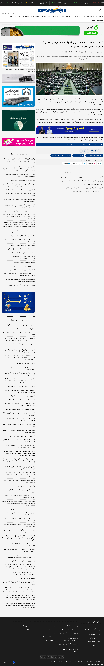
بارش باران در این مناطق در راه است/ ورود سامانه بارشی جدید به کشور (19, 368)
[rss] (52, 657)
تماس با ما (50, 626)
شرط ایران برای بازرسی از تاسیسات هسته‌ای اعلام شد (20, 190)
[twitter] (92, 151)
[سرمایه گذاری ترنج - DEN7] (52, 30)
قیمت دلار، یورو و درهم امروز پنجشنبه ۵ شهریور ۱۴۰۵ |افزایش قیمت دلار (19, 414)
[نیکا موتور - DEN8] (18, 78)
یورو (98, 3)
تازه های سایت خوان (18, 320)
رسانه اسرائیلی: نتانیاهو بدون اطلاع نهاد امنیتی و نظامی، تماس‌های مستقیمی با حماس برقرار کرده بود (18, 241)
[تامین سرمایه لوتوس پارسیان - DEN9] (18, 120)
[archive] (41, 657)
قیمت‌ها (26, 17)
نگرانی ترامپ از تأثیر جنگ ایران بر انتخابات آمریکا (21, 325)
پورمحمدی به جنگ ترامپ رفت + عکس (92, 184)
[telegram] (84, 151)
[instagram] (62, 657)
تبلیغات (51, 630)
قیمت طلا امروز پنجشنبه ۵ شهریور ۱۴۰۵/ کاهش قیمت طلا (19, 425)
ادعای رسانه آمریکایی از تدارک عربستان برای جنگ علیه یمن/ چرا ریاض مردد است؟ (20, 351)
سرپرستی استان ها (48, 637)
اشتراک (51, 633)
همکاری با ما (49, 640)
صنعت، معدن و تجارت (63, 17)
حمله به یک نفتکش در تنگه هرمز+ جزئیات (22, 253)
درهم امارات (77, 3)
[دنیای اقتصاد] (52, 10)
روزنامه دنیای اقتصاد (94, 635)
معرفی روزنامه (26, 626)
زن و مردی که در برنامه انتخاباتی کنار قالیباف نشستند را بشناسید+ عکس (82, 181)
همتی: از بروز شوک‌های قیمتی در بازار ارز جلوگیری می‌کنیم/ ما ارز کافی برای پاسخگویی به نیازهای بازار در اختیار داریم (19, 475)
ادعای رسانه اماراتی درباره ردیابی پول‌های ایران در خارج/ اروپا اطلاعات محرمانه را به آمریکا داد (19, 573)
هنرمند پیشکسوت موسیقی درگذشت (24, 262)
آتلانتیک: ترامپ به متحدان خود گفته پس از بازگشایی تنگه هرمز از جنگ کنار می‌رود (19, 391)
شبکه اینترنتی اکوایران (93, 638)
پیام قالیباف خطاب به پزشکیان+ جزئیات (23, 486)
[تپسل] (37, 127)
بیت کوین (57, 3)
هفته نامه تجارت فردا (94, 642)
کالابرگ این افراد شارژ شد (28, 578)
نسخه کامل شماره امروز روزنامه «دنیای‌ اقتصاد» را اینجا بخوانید (19, 70)
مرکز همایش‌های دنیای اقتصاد (67, 630)
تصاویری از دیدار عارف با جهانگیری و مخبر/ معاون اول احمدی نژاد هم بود (19, 550)
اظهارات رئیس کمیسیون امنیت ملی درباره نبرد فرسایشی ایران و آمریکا (19, 491)
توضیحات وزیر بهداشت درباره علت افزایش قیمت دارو (19, 509)
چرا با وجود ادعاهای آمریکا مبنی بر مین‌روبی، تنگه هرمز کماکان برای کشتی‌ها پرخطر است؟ (19, 531)
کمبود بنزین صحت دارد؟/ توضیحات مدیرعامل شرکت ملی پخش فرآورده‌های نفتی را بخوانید (20, 258)
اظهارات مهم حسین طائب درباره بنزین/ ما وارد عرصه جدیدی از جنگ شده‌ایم (20, 497)
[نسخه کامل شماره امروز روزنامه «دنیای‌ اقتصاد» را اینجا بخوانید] (18, 55)
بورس (74, 17)
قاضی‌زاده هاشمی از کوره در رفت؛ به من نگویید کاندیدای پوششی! (84, 188)
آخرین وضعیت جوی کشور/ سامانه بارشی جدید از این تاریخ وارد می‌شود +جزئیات (19, 275)
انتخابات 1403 (78, 155)
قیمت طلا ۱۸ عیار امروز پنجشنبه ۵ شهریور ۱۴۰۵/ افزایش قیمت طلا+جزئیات (19, 431)
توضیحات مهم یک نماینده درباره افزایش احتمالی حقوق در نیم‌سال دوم (19, 481)
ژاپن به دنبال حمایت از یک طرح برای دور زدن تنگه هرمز (19, 285)
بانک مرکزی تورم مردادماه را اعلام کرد (24, 266)
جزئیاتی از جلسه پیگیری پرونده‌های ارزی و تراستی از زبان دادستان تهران (18, 545)
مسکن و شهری (81, 17)
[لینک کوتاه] (99, 151)
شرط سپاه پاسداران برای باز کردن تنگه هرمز (22, 270)
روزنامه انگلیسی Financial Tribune (69, 650)
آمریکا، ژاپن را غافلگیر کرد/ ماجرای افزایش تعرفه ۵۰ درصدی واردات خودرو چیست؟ (20, 446)
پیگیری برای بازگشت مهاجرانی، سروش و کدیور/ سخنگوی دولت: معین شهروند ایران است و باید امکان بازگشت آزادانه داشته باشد (18, 161)
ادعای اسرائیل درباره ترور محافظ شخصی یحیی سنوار (20, 409)
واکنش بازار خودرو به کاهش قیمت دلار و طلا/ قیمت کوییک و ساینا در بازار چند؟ (20, 468)
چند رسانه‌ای (13, 17)
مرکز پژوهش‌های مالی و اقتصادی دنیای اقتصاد (69, 640)
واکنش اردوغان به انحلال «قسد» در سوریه (23, 245)
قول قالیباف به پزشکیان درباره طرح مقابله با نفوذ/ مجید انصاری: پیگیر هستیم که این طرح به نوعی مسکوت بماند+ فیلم (18, 538)
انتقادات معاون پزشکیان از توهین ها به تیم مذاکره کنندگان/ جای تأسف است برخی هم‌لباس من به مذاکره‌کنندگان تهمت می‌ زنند (20, 358)
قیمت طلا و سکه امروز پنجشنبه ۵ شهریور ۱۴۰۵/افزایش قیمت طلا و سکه (19, 441)
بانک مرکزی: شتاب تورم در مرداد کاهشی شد (22, 561)
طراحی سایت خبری (8, 662)
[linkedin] (88, 151)
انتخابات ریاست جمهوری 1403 (61, 155)
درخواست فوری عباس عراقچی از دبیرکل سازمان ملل (20, 249)
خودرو (44, 17)
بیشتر (93, 20)
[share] (48, 657)
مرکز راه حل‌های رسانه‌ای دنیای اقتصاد (67, 645)
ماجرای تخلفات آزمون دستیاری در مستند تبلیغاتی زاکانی (87, 192)
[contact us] (44, 657)
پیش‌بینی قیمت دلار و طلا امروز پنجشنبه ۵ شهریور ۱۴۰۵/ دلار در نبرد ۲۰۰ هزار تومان (20, 176)
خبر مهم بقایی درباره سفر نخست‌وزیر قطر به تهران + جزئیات (19, 195)
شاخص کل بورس (35, 3)
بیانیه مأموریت (26, 630)
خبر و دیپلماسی (98, 17)
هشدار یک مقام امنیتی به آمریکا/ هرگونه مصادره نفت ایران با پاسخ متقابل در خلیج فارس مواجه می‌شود (19, 339)
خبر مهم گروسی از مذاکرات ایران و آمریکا (23, 180)
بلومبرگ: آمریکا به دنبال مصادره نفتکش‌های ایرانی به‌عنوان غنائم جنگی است (20, 514)
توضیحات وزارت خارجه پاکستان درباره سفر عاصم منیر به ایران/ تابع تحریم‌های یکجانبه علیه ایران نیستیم (19, 231)
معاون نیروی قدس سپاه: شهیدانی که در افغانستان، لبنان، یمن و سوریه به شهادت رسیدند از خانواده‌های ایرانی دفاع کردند (18, 461)
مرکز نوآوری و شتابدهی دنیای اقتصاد (68, 634)
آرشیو (20, 17)
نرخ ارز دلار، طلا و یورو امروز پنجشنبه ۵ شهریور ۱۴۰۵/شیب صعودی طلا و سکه (19, 404)
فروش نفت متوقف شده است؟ (26, 329)
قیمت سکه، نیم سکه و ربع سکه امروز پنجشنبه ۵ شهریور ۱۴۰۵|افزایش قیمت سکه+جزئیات (18, 420)
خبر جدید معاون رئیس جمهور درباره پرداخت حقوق (20, 211)
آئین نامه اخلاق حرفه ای (23, 633)
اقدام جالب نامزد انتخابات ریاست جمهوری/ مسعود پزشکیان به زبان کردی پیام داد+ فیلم (78, 177)
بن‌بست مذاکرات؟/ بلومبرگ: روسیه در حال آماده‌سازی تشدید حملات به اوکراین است (20, 280)
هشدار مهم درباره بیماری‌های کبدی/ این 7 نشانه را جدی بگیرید (19, 583)
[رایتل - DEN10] (18, 142)
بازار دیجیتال (50, 17)
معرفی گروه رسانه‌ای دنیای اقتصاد (92, 630)
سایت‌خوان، (95, 145)
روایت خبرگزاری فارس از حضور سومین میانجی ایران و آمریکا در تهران (19, 374)
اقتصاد (90, 17)
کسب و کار (100, 20)
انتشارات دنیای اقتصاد (70, 626)
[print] (81, 151)
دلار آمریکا (10, 3)
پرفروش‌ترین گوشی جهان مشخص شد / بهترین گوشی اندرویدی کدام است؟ (19, 200)
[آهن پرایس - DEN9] (18, 96)
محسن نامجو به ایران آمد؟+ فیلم (25, 363)
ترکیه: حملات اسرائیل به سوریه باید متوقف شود (21, 386)
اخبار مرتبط (69, 172)
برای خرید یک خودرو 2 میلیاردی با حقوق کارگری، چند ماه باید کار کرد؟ (19, 525)
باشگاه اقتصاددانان (35, 17)
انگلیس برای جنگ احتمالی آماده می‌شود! (23, 236)
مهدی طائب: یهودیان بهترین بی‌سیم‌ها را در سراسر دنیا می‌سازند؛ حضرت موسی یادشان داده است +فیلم (19, 185)
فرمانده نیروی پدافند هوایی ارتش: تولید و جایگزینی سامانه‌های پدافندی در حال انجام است (20, 206)
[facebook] (95, 151)
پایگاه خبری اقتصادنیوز (93, 645)
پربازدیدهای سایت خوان (18, 154)
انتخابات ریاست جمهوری (94, 155)
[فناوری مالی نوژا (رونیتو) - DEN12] (18, 302)
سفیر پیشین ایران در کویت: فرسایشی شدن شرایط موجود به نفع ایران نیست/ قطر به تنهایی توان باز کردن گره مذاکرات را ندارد (18, 217)
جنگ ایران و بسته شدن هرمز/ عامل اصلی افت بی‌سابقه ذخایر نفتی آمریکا (19, 334)
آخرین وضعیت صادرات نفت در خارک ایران (22, 396)
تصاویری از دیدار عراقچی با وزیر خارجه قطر (22, 436)
